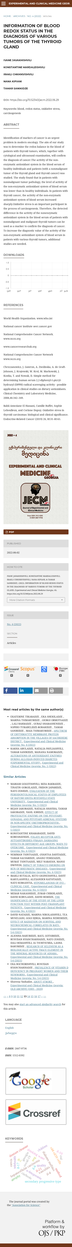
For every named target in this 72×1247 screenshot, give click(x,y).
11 (18, 996)
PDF (11, 532)
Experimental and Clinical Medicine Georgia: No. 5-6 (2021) (33, 976)
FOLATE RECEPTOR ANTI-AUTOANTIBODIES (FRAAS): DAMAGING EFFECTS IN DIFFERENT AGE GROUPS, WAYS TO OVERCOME (38, 842)
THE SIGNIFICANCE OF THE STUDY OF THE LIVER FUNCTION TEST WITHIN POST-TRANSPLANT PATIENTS (37, 902)
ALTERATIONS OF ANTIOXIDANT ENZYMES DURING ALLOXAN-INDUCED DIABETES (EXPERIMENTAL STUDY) (36, 759)
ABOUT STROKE (43, 981)
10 (14, 996)
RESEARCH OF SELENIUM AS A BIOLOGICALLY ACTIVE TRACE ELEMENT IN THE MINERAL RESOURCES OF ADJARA (36, 950)
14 (28, 996)
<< (4, 996)
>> (44, 996)
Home (7, 16)
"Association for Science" (26, 1205)
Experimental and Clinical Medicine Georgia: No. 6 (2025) (38, 870)
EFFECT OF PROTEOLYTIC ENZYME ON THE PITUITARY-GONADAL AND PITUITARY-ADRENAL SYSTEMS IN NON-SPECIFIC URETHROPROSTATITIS (38, 817)
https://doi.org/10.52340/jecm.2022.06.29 (34, 100)
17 (39, 996)
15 (32, 996)
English (9, 1027)
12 (21, 996)
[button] (10, 691)
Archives (19, 16)
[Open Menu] (3, 3)
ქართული (11, 1033)
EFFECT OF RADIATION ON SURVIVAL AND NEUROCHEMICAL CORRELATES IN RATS (35, 923)
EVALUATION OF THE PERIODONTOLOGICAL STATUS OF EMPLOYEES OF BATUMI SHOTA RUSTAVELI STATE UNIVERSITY (38, 796)
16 (35, 996)
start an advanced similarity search (40, 1004)
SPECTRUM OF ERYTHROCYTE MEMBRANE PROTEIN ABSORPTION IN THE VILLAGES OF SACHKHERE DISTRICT (39, 736)
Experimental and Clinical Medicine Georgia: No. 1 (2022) (36, 764)
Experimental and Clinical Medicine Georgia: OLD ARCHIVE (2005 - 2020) (36, 987)
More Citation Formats (22, 600)
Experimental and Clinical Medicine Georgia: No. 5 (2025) (34, 803)
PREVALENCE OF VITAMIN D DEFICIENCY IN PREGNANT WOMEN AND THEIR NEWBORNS (39, 971)
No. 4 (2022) (34, 16)
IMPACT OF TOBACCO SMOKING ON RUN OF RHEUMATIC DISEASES (37, 866)
